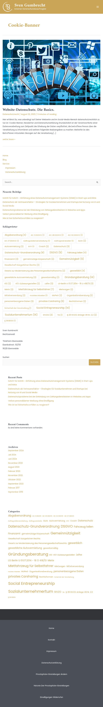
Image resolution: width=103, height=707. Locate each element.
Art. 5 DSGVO (37, 235)
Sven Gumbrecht (29, 5)
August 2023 (13, 467)
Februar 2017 (14, 488)
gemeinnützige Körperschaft (38, 259)
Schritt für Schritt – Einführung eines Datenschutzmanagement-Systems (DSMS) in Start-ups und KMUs (49, 198)
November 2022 (15, 475)
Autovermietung (14, 246)
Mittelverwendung (15, 295)
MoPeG (57, 295)
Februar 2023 (14, 471)
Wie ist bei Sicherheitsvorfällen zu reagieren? (23, 218)
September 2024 (16, 450)
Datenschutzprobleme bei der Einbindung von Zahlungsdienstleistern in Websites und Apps (44, 210)
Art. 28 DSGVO (56, 235)
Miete (9, 289)
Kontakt (51, 640)
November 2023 (15, 463)
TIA (59, 315)
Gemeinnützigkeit (71, 259)
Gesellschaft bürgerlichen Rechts (22, 265)
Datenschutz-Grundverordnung (24, 252)
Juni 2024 (12, 459)
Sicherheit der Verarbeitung (17, 308)
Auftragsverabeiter (63, 241)
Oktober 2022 (14, 479)
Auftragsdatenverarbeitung (36, 241)
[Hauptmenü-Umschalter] (97, 7)
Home (5, 155)
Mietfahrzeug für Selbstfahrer (36, 289)
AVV (31, 246)
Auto (82, 240)
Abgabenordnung (15, 235)
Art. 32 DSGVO (75, 235)
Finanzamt (11, 259)
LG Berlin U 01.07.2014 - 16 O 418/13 (75, 283)
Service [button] (6, 164)
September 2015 (15, 492)
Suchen (6, 357)
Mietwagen (66, 289)
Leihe (49, 283)
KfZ (8, 283)
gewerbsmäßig (50, 277)
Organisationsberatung (80, 295)
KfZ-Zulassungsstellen (28, 283)
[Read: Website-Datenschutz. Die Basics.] (51, 72)
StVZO (48, 315)
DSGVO (56, 252)
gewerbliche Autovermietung (20, 277)
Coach (44, 246)
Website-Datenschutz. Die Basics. (28, 110)
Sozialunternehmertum (21, 314)
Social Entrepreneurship (53, 307)
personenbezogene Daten (19, 301)
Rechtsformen (77, 301)
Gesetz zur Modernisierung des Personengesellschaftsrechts (35, 270)
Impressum (10, 168)
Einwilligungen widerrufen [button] (51, 697)
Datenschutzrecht (11, 114)
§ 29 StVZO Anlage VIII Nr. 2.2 (82, 315)
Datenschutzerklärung (15, 172)
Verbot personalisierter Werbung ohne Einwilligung (25, 214)
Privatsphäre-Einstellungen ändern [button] (51, 674)
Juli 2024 (12, 454)
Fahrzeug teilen (77, 252)
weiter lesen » (9, 139)
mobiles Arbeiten (38, 295)
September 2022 (15, 483)
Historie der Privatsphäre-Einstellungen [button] (51, 685)
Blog (5, 160)
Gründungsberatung (79, 277)
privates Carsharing (51, 301)
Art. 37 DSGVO (11, 241)
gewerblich (77, 270)
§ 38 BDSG (10, 320)
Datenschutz (62, 246)
